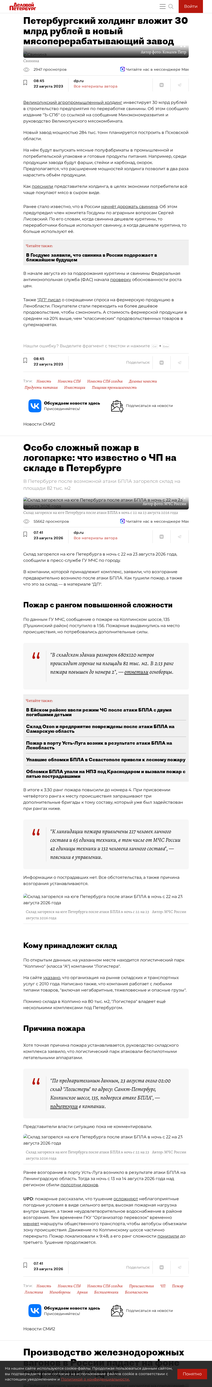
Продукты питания (41, 387)
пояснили (42, 186)
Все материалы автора (95, 86)
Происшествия (141, 1286)
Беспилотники (106, 1292)
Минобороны (60, 1292)
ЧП (162, 1286)
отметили (136, 672)
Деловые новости (143, 381)
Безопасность (136, 1292)
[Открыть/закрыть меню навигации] (162, 6)
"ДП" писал (49, 299)
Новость (43, 381)
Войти (191, 6)
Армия (82, 1292)
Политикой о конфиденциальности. (95, 1379)
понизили (168, 1236)
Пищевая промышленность (114, 387)
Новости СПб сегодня (105, 381)
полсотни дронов (79, 1184)
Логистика (34, 1292)
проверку (120, 279)
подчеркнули (64, 1106)
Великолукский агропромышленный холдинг (72, 102)
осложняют (125, 1198)
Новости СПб (69, 381)
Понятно (192, 1373)
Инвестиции (74, 387)
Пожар (177, 1286)
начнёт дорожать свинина (129, 206)
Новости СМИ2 (39, 424)
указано (51, 977)
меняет (31, 1223)
